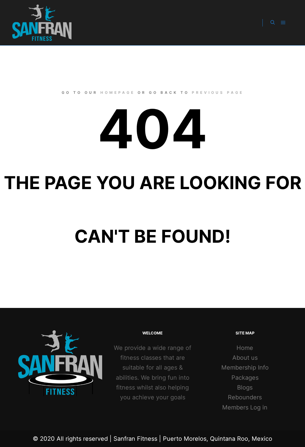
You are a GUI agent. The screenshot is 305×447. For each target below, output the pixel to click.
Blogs (245, 387)
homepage (117, 92)
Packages (245, 377)
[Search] (272, 23)
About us (245, 357)
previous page (218, 92)
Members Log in (244, 407)
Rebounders (245, 397)
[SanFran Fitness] (41, 22)
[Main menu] (283, 23)
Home (244, 347)
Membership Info (245, 367)
